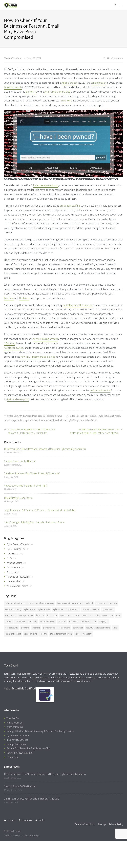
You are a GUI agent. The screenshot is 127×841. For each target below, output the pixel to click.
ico (91, 615)
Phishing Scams (54, 415)
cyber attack (29, 609)
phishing (36, 627)
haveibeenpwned (13, 348)
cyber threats (107, 609)
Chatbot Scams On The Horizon (20, 461)
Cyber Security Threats (19, 415)
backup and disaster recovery (41, 603)
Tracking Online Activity (18, 576)
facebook (40, 615)
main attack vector (100, 390)
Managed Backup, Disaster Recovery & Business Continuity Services (40, 731)
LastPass (9, 298)
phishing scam (76, 420)
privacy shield (49, 627)
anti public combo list (96, 415)
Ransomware (13, 567)
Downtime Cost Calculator (19, 752)
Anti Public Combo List (57, 91)
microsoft (85, 621)
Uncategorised (13, 581)
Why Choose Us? (14, 722)
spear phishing (30, 633)
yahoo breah (91, 420)
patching (25, 627)
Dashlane (24, 298)
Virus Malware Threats (17, 585)
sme (115, 627)
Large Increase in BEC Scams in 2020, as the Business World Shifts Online (40, 510)
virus (77, 633)
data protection (26, 615)
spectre (44, 633)
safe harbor (78, 627)
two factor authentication (61, 633)
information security (104, 615)
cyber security (73, 609)
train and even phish (18, 399)
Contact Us (12, 757)
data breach (114, 415)
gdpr (55, 615)
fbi (48, 615)
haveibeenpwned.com (45, 185)
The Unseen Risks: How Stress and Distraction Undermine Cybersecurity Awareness (45, 448)
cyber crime (58, 609)
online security (11, 627)
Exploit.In (30, 91)
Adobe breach (69, 82)
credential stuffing (70, 205)
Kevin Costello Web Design (27, 835)
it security (33, 621)
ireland (8, 621)
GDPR (9, 558)
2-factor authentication (15, 603)
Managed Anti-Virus (16, 744)
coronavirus (101, 603)
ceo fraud (89, 603)
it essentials (20, 621)
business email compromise (69, 603)
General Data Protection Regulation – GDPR (28, 748)
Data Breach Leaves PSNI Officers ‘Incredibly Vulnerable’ (32, 473)
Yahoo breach (98, 82)
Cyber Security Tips (15, 548)
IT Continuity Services (17, 739)
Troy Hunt (66, 100)
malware (62, 621)
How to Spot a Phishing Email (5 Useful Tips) (25, 485)
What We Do (12, 718)
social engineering (13, 633)
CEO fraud (9, 343)
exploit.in (29, 420)
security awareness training (98, 627)
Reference (11, 572)
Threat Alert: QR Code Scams (18, 497)
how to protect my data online (73, 615)
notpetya (103, 621)
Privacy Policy (116, 824)
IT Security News (47, 621)
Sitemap (102, 824)
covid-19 (113, 603)
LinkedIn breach (13, 87)
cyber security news (90, 609)
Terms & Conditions (84, 824)
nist (94, 621)
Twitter (41, 820)
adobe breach (77, 415)
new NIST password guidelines (38, 356)
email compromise (13, 420)
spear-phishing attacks (45, 339)
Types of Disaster (14, 726)
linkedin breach (60, 420)
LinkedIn (11, 820)
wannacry (87, 633)
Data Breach (38, 415)
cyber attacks (44, 609)
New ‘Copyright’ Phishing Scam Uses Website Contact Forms (34, 522)
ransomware (64, 627)
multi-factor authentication (78, 305)
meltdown (73, 621)
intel (118, 615)
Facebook (27, 820)
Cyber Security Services (18, 735)
